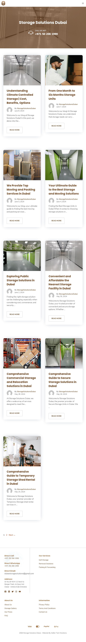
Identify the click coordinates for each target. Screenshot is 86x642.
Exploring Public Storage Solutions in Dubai (21, 280)
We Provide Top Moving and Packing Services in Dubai (21, 189)
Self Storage (43, 560)
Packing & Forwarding (47, 567)
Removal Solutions (46, 564)
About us (8, 605)
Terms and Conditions (47, 608)
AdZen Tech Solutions (59, 633)
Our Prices (8, 612)
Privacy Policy (44, 605)
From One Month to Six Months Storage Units (62, 95)
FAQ (6, 616)
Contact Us (43, 612)
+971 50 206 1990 (46, 34)
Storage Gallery (10, 608)
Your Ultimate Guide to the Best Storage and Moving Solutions (64, 189)
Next (12, 535)
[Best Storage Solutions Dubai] (3, 3)
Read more (15, 130)
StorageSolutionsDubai (26, 108)
